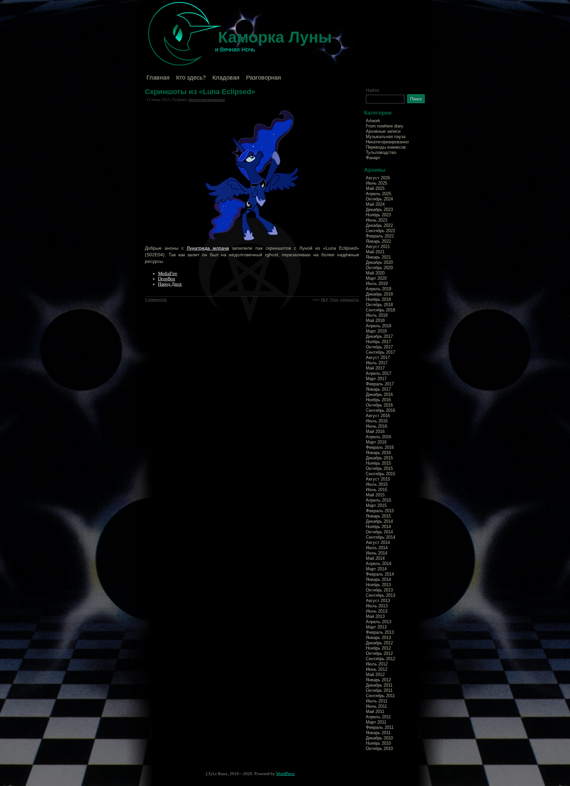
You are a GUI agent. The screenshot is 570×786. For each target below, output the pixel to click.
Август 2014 (378, 542)
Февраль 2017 (380, 383)
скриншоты (349, 300)
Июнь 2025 (376, 183)
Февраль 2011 (380, 727)
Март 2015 (376, 505)
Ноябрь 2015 (378, 463)
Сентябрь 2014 (380, 537)
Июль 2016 (377, 420)
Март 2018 (376, 331)
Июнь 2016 (376, 426)
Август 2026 (378, 177)
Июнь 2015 (376, 489)
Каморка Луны (275, 37)
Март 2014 (376, 568)
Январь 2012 (378, 679)
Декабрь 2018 (379, 294)
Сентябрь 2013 (380, 595)
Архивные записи (383, 131)
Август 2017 (378, 357)
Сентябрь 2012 (380, 658)
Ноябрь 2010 (378, 743)
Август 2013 (378, 600)
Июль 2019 (377, 283)
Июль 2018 (377, 315)
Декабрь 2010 (379, 737)
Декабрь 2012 (379, 642)
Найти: (373, 90)
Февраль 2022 (380, 235)
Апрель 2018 (378, 325)
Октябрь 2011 (379, 690)
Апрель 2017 (378, 373)
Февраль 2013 (380, 632)
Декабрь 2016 (379, 394)
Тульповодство (381, 152)
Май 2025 (375, 188)
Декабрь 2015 (379, 457)
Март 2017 (376, 378)
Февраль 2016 (380, 447)
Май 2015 (375, 494)
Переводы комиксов (386, 147)
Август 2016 (378, 415)
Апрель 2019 (378, 288)
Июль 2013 (377, 605)
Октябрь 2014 (379, 531)
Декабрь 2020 (379, 262)
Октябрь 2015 (379, 468)
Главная (158, 77)
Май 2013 (375, 616)
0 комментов (156, 300)
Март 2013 (376, 627)
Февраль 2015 (380, 510)
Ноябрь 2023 (378, 214)
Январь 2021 (378, 257)
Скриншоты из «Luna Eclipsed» (200, 92)
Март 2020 (376, 278)
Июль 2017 (377, 362)
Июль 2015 (377, 484)
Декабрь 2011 (379, 685)
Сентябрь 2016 (380, 410)
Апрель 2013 (378, 621)
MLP (324, 300)
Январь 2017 (378, 389)
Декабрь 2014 (379, 521)
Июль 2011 (376, 700)
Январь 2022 (378, 241)
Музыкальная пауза (385, 136)
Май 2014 (375, 558)
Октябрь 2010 (379, 748)
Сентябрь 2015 (380, 473)
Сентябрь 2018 (380, 309)
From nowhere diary (384, 126)
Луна (334, 300)
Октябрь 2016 (379, 405)
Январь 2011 (378, 732)
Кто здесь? (191, 77)
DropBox (166, 278)
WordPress (285, 773)
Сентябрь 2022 (380, 230)
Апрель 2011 (378, 716)
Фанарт (373, 157)
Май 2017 (375, 368)
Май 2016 (375, 431)
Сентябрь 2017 (380, 352)
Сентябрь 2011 (380, 695)
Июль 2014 (377, 547)
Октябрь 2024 (379, 198)
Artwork (373, 120)
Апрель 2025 (378, 193)
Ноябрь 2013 (378, 584)
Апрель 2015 (378, 500)
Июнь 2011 (376, 706)
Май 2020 (375, 272)
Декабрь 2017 (379, 336)
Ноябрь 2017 (378, 341)
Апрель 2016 (378, 436)
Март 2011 (376, 722)
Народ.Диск (170, 284)
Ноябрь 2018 (378, 299)
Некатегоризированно (206, 100)
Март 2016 (376, 442)
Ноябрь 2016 (378, 399)
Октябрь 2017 (379, 346)
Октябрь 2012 (379, 653)
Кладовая (225, 77)
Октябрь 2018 (379, 304)
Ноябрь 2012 (378, 648)
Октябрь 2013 (379, 590)
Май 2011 (375, 711)
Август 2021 (378, 246)
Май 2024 (375, 204)
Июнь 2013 (376, 611)
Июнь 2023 (376, 220)
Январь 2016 (378, 452)
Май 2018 (375, 320)
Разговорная (263, 77)
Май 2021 (375, 251)
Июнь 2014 (376, 553)
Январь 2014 (378, 579)
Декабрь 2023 (379, 209)
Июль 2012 (377, 663)
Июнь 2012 (376, 669)
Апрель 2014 (378, 563)
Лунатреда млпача (208, 248)
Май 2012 (375, 674)
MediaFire (167, 273)
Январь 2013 (378, 637)
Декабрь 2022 (379, 225)
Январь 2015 (378, 516)
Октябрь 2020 (379, 267)
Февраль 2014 (380, 574)
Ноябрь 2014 (378, 526)
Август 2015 (378, 479)
